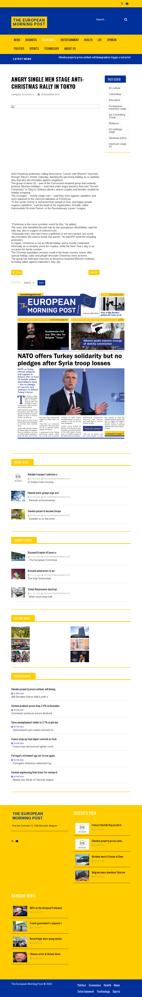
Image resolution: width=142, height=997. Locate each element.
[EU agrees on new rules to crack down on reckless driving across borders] (79, 644)
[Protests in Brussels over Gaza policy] (20, 656)
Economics (28, 94)
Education (114, 100)
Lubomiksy (115, 94)
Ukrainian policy (117, 138)
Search (126, 19)
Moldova (114, 123)
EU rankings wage (115, 130)
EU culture (114, 88)
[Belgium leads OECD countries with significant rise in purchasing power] (20, 644)
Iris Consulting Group (117, 116)
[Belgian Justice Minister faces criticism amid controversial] (79, 656)
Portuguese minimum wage (117, 107)
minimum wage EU (117, 145)
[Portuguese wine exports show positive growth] (20, 632)
